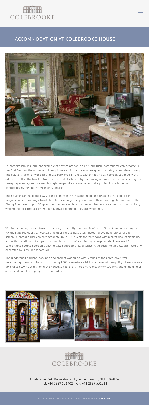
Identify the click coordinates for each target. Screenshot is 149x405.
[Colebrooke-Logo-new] (32, 5)
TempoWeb (106, 398)
